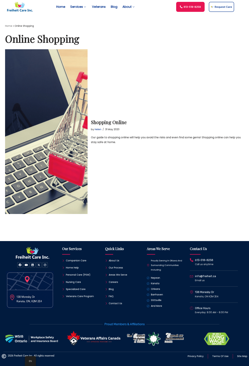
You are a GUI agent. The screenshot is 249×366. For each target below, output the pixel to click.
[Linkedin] (32, 265)
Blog (114, 7)
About (127, 7)
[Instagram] (45, 265)
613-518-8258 (204, 260)
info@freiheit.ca (205, 276)
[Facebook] (20, 265)
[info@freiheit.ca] (191, 276)
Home (60, 7)
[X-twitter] (39, 265)
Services (76, 7)
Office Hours (202, 308)
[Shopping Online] (46, 131)
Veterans (99, 7)
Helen (98, 129)
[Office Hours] (191, 308)
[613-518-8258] (191, 260)
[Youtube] (26, 265)
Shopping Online (109, 122)
